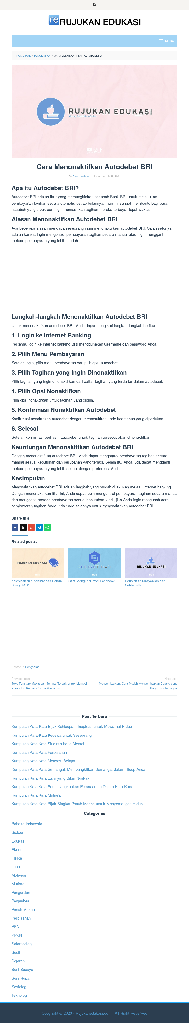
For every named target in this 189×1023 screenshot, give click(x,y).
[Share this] (15, 527)
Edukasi (18, 841)
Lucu (16, 866)
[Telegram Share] (39, 527)
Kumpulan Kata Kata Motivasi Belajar (43, 760)
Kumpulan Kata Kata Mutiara (36, 795)
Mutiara (18, 883)
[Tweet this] (23, 527)
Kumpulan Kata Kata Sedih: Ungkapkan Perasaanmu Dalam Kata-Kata (72, 786)
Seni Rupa (20, 978)
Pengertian (32, 667)
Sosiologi (19, 986)
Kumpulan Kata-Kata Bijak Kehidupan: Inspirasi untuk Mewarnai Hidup (72, 726)
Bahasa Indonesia (27, 823)
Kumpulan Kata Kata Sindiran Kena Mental (48, 743)
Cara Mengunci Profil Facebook (91, 581)
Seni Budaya (22, 969)
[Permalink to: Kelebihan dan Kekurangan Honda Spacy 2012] (38, 563)
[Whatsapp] (47, 527)
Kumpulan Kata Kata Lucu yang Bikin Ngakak (50, 778)
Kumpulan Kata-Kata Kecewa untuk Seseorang (52, 735)
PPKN (17, 935)
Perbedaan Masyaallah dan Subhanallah (145, 583)
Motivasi (19, 875)
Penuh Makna (23, 909)
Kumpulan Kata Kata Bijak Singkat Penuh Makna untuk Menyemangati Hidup (77, 803)
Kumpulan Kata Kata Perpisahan (39, 752)
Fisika (17, 858)
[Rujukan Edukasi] (94, 19)
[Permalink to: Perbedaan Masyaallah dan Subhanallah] (151, 563)
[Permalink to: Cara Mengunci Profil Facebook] (94, 563)
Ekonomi (19, 849)
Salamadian (22, 943)
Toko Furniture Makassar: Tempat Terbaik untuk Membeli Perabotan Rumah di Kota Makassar (50, 683)
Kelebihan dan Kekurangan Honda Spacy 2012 (37, 583)
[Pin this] (31, 527)
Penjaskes (20, 901)
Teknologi (20, 995)
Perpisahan (21, 918)
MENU (169, 40)
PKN (15, 926)
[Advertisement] (94, 279)
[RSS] (94, 5)
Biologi (17, 832)
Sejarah (18, 961)
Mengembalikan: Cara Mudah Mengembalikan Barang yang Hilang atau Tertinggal (138, 683)
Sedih (16, 952)
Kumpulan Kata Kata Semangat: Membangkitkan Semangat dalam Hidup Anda (78, 769)
